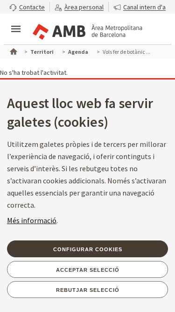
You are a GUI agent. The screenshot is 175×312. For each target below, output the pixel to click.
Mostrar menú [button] (15, 21)
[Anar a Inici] (12, 50)
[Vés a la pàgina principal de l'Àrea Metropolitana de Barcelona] (87, 30)
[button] (27, 7)
